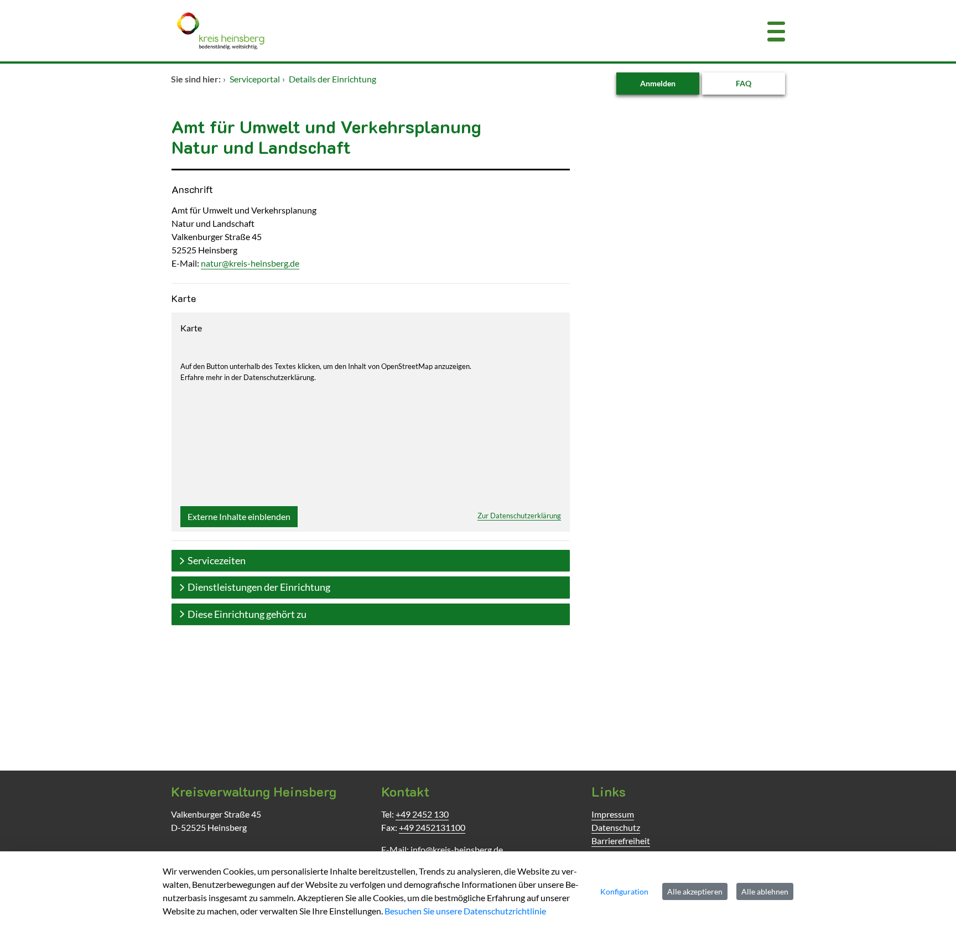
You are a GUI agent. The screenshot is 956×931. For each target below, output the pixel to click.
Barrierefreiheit (620, 840)
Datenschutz (615, 827)
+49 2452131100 (432, 827)
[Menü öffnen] (776, 30)
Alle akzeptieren (695, 891)
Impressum (612, 814)
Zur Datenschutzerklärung (519, 515)
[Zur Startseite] (425, 30)
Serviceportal (255, 79)
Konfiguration (624, 891)
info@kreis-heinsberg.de (457, 849)
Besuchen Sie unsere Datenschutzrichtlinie (465, 911)
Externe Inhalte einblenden (239, 516)
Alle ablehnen (764, 891)
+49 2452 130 (422, 814)
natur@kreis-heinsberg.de (250, 263)
